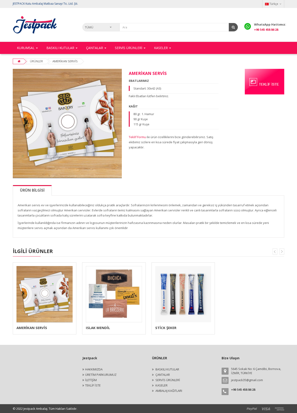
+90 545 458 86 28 (266, 29)
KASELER (161, 385)
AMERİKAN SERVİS (31, 327)
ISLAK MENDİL (98, 327)
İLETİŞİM (91, 380)
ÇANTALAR (162, 375)
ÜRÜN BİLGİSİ (32, 190)
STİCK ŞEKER (165, 327)
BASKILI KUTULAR (167, 369)
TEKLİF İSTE (93, 385)
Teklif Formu (137, 137)
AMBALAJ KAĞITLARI (168, 391)
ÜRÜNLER (36, 61)
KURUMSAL (26, 48)
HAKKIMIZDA (94, 369)
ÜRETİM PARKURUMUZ (100, 375)
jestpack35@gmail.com (247, 380)
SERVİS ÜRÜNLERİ (167, 380)
